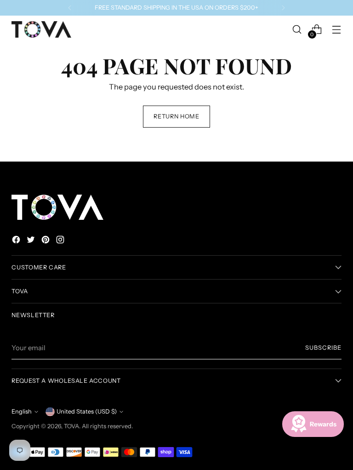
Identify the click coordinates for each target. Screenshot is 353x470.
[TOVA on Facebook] (17, 241)
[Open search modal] (297, 29)
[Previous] (70, 8)
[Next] (283, 8)
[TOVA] (41, 29)
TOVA (71, 426)
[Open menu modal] (336, 29)
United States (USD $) (87, 411)
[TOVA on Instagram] (61, 241)
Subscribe (323, 347)
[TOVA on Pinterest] (46, 241)
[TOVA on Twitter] (31, 241)
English (21, 411)
